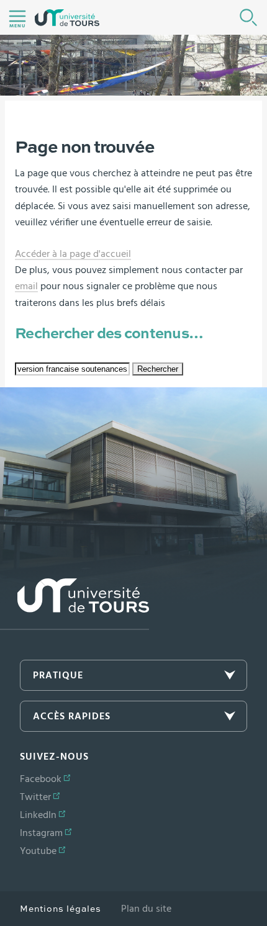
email (26, 286)
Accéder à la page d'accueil (73, 254)
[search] (72, 368)
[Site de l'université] (74, 604)
